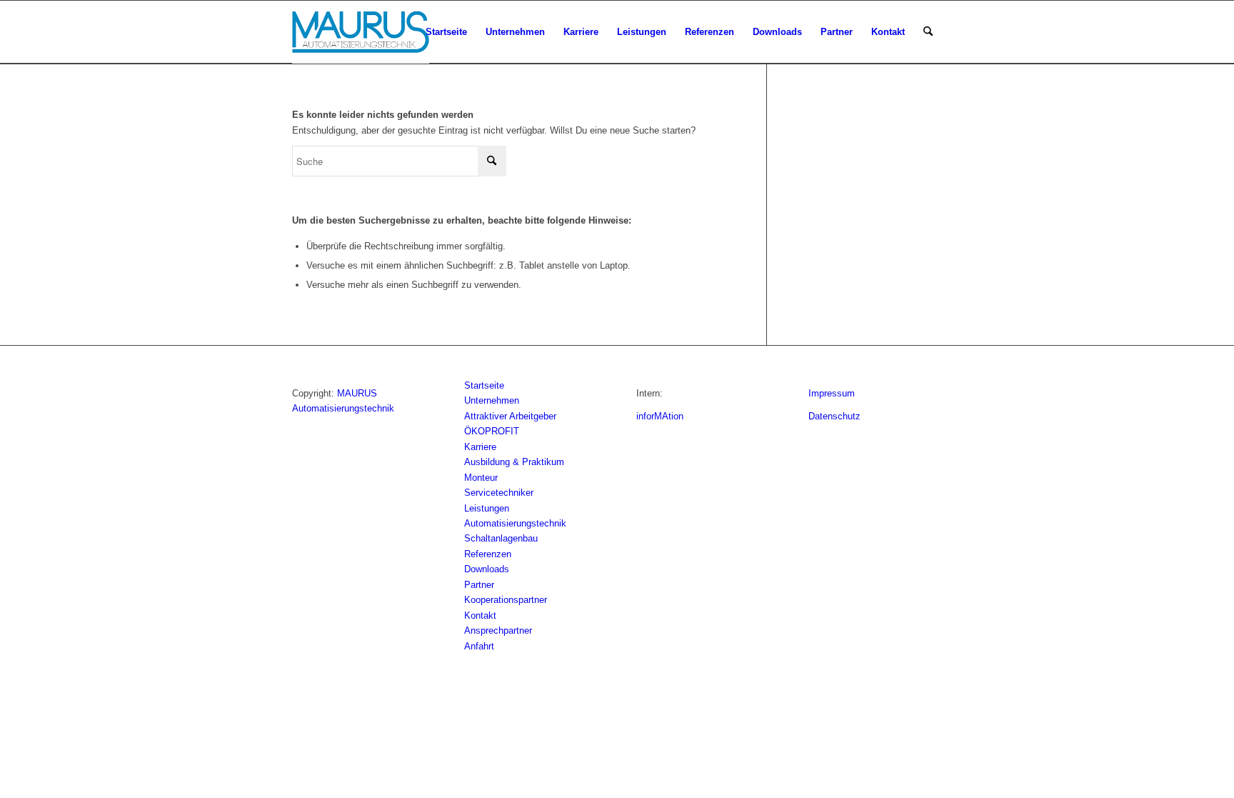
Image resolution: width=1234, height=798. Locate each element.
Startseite (484, 385)
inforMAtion (659, 416)
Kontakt (480, 615)
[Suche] (928, 32)
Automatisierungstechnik (515, 523)
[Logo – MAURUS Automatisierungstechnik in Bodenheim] (360, 32)
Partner (479, 584)
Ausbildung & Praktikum (514, 462)
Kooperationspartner (505, 599)
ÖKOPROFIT (491, 431)
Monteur (481, 477)
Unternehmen (491, 400)
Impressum (831, 393)
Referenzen (487, 554)
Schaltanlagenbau (501, 538)
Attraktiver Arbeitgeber (510, 416)
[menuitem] (446, 32)
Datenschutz (834, 416)
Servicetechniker (498, 492)
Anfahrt (479, 646)
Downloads (486, 569)
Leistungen (486, 508)
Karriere (480, 447)
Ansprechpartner (498, 630)
